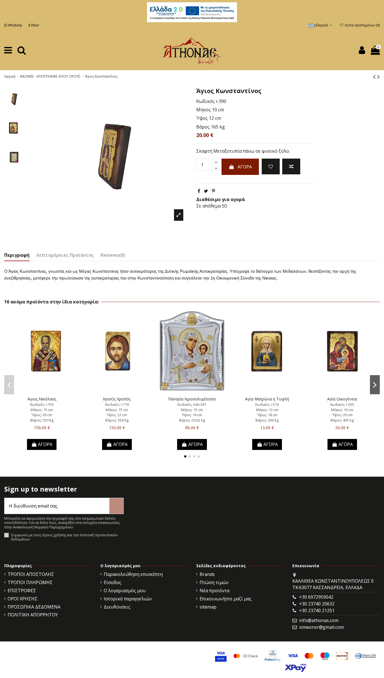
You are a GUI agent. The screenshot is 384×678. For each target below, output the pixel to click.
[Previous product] (375, 76)
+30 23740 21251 (317, 610)
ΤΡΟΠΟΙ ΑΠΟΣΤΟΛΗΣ (31, 574)
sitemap (208, 607)
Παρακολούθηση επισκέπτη (133, 574)
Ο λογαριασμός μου (125, 590)
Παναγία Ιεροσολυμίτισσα (192, 399)
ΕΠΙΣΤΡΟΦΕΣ (22, 590)
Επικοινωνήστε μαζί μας (226, 599)
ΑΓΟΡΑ (245, 167)
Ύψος (202, 118)
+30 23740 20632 (317, 604)
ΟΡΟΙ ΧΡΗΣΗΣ (22, 599)
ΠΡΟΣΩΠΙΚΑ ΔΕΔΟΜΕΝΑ (34, 607)
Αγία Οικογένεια (342, 399)
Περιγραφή (17, 255)
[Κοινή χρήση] (199, 191)
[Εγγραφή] (116, 506)
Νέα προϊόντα (214, 590)
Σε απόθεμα (208, 206)
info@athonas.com (318, 620)
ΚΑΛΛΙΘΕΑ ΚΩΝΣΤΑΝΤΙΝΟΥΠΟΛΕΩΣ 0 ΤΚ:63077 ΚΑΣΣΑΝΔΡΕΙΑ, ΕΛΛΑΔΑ (333, 584)
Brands (207, 574)
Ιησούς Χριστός (117, 399)
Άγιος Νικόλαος (42, 399)
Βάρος (203, 127)
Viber (34, 25)
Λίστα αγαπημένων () (362, 25)
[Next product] (378, 76)
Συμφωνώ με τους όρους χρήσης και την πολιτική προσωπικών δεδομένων (64, 537)
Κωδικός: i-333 (342, 404)
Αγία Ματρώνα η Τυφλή (267, 399)
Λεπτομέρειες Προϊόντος (65, 255)
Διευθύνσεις (117, 607)
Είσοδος (112, 582)
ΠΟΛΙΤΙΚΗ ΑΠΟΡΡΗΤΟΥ (33, 615)
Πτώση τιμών (214, 582)
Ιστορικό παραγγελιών (128, 599)
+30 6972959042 (316, 597)
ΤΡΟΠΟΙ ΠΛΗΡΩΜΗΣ (30, 582)
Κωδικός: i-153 (42, 404)
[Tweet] (206, 191)
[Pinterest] (213, 191)
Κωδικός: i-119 (117, 404)
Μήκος (203, 110)
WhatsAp (15, 25)
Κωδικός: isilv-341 (191, 404)
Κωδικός (205, 101)
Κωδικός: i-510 (267, 404)
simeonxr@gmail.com (321, 627)
